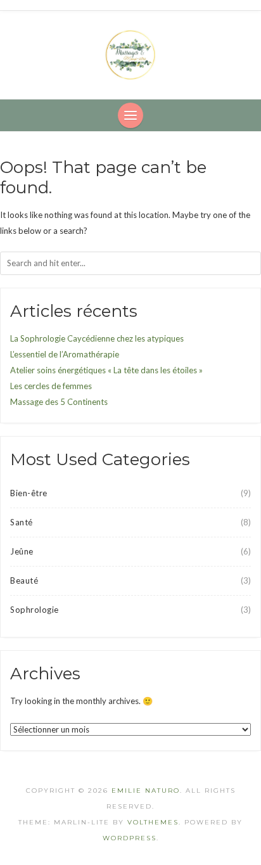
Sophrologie (34, 610)
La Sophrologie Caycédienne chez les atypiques (97, 338)
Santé (21, 522)
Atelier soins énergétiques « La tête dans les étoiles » (106, 370)
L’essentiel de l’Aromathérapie (64, 354)
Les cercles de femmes (51, 386)
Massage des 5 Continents (59, 402)
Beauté (24, 580)
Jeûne (22, 551)
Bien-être (29, 493)
